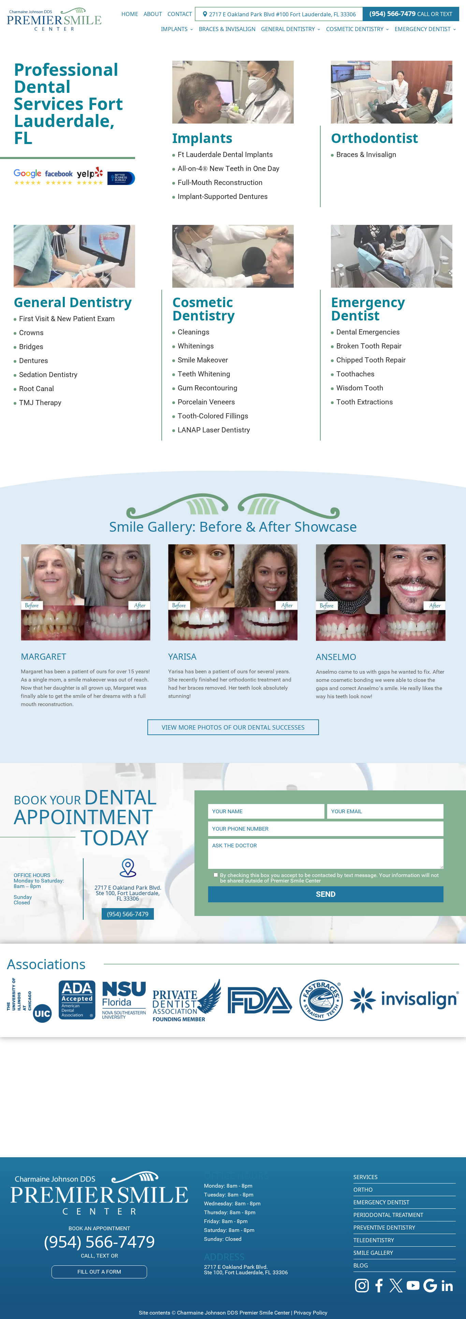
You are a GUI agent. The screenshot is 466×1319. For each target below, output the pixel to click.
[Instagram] (362, 1286)
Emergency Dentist (423, 29)
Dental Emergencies (368, 332)
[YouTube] (413, 1286)
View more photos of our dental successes (233, 727)
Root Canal (36, 388)
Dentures (33, 360)
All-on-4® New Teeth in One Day (228, 168)
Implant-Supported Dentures (223, 196)
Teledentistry (373, 1240)
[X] (396, 1286)
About (153, 14)
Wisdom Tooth (359, 388)
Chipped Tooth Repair (371, 360)
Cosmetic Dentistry (354, 29)
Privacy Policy (310, 1312)
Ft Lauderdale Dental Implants (225, 154)
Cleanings (193, 332)
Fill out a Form (99, 1271)
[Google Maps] (430, 1286)
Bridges (31, 346)
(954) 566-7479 (410, 13)
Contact (180, 14)
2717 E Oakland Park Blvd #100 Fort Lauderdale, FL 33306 (282, 14)
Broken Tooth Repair (369, 346)
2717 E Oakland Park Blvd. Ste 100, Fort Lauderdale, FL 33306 (127, 893)
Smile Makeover (203, 360)
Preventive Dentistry (384, 1227)
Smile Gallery (373, 1253)
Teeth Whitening (204, 374)
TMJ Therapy (40, 402)
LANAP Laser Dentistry (214, 430)
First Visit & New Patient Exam (67, 318)
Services (365, 1177)
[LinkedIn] (447, 1286)
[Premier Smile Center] (54, 19)
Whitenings (196, 346)
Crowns (31, 332)
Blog (360, 1265)
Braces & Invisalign (227, 29)
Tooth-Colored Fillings (213, 416)
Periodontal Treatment (388, 1215)
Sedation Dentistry (48, 374)
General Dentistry (288, 29)
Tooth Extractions (364, 402)
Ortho (363, 1189)
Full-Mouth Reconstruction (220, 182)
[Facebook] (379, 1286)
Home (129, 14)
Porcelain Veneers (206, 402)
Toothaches (355, 374)
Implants (174, 29)
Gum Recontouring (207, 388)
